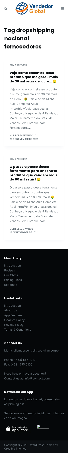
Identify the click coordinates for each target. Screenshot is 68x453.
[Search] (5, 8)
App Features (13, 315)
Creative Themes (15, 448)
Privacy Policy (14, 325)
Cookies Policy (14, 320)
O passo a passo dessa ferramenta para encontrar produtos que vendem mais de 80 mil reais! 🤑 (33, 173)
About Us (10, 310)
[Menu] (62, 8)
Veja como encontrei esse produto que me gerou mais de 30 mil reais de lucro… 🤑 (34, 77)
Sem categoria (19, 65)
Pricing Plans (13, 280)
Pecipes (9, 270)
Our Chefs (11, 275)
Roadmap (10, 285)
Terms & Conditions (17, 329)
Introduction (12, 265)
